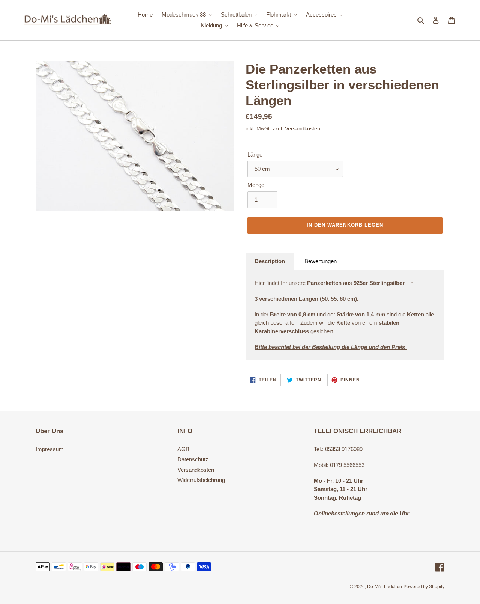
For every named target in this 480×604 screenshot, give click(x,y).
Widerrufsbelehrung (201, 480)
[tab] (270, 262)
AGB (183, 449)
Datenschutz (192, 459)
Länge (255, 154)
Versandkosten (302, 128)
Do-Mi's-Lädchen (384, 586)
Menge (256, 185)
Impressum (50, 449)
